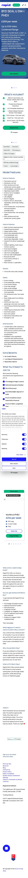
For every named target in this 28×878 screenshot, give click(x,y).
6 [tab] (20, 544)
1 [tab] (9, 544)
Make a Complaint (8, 773)
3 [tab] (13, 544)
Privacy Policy (7, 772)
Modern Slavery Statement (11, 775)
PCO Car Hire (7, 764)
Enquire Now (14, 128)
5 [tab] (18, 544)
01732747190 (22, 5)
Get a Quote (14, 74)
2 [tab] (11, 544)
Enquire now (16, 5)
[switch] (24, 439)
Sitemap (5, 777)
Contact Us (6, 770)
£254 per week (13, 517)
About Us (5, 766)
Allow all (14, 459)
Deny (14, 468)
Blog (4, 768)
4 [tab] (16, 544)
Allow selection (14, 463)
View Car (14, 531)
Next (16, 515)
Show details (19, 454)
